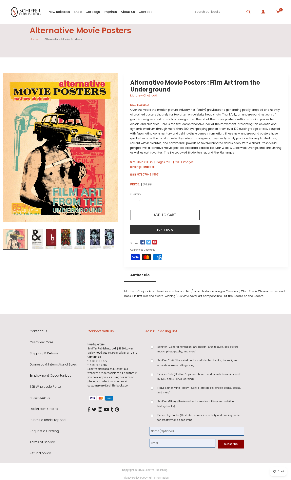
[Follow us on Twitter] (148, 242)
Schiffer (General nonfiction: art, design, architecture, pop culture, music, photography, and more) (198, 349)
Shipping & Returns (44, 353)
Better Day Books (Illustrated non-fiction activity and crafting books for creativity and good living (198, 417)
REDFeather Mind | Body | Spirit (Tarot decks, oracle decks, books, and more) (199, 390)
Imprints (110, 12)
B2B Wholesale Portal (46, 386)
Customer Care (41, 342)
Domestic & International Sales (53, 364)
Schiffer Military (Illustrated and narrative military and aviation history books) (195, 404)
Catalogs (93, 12)
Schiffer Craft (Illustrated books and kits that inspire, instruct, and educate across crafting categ (197, 363)
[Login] (263, 11)
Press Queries (40, 397)
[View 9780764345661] (15, 239)
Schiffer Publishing (156, 469)
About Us (128, 12)
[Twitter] (94, 410)
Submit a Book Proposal (48, 420)
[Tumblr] (111, 410)
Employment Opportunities (50, 375)
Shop (78, 12)
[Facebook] (88, 410)
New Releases (59, 12)
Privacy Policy (131, 477)
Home (34, 39)
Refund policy (40, 453)
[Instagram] (100, 410)
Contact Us (38, 331)
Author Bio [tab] (140, 275)
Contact (145, 12)
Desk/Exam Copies (44, 408)
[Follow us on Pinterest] (154, 242)
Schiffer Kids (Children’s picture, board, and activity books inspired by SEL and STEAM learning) (198, 376)
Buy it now (165, 230)
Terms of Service (42, 442)
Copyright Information (155, 477)
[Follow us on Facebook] (142, 242)
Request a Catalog (44, 431)
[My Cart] (278, 11)
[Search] (248, 12)
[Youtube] (106, 410)
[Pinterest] (117, 410)
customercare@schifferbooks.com (108, 385)
